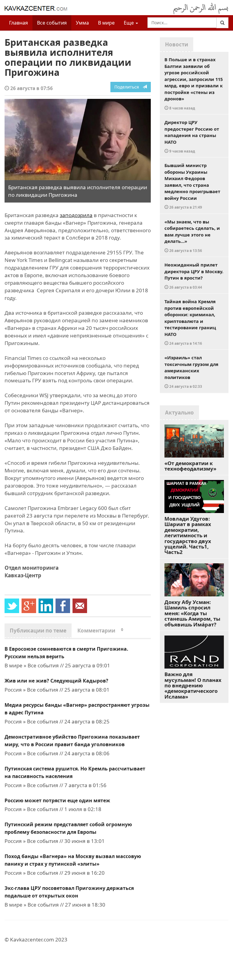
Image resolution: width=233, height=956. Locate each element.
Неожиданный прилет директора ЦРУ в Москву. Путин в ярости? (193, 276)
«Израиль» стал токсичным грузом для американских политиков (191, 371)
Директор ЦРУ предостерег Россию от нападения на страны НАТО (191, 136)
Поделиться (128, 87)
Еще (129, 22)
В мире (106, 22)
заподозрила (76, 215)
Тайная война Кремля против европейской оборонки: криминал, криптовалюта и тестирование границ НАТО (190, 322)
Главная (18, 22)
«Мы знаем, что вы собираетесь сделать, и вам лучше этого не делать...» (192, 236)
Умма (82, 22)
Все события (52, 22)
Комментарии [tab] (100, 630)
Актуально (179, 412)
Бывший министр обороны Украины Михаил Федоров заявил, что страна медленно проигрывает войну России (192, 186)
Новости (176, 44)
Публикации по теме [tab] (38, 630)
